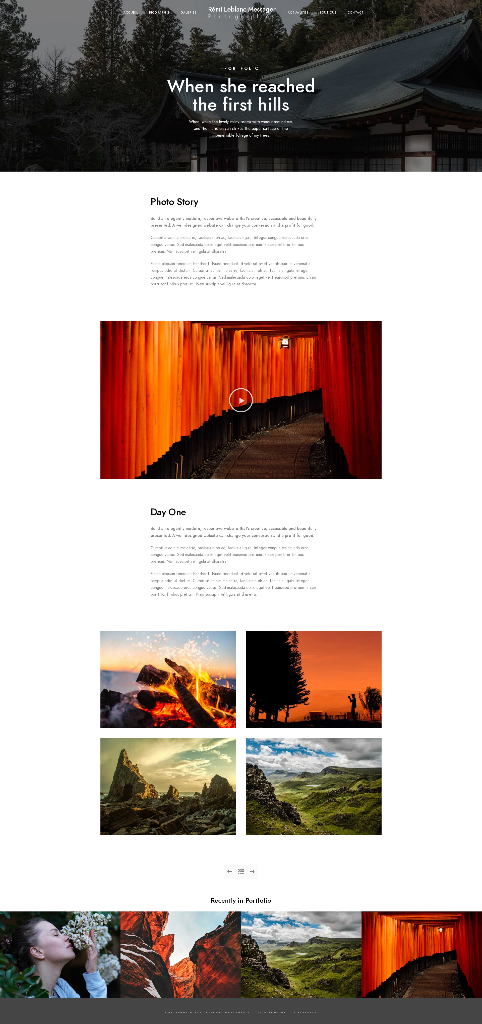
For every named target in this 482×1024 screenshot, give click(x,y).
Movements (60, 990)
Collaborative (181, 990)
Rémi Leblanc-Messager (241, 9)
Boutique (328, 13)
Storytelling (421, 990)
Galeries (189, 13)
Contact (356, 13)
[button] (241, 400)
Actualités (298, 13)
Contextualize (301, 990)
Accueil (131, 13)
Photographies (242, 16)
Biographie (159, 13)
